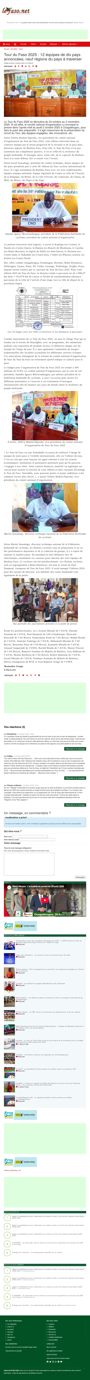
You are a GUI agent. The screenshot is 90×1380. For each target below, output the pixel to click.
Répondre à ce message (75, 748)
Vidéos (33, 44)
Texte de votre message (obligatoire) (17, 848)
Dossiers (43, 44)
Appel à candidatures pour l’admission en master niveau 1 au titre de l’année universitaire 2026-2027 (48, 1217)
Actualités (14, 49)
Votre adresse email (11, 839)
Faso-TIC (10, 1335)
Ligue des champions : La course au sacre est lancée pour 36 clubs (43, 955)
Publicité (51, 1327)
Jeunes (9, 1340)
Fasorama (10, 1329)
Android (49, 1355)
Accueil (6, 49)
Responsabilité (53, 1340)
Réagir (21, 944)
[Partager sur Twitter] (22, 66)
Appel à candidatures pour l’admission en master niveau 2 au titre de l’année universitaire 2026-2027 (48, 1226)
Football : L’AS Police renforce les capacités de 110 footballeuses (42, 1055)
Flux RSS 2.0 (52, 1335)
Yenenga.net (11, 1337)
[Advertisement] (45, 34)
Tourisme (10, 1332)
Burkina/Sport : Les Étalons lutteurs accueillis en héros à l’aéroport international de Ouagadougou (49, 998)
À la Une (23, 44)
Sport (21, 49)
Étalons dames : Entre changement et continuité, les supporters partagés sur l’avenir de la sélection (50, 970)
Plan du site (52, 1332)
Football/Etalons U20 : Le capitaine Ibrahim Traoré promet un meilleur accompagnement (44, 1098)
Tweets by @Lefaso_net (12, 1170)
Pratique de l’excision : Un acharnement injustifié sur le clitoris (37, 1252)
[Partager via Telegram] (33, 66)
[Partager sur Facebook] (19, 66)
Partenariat (52, 1329)
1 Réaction (23, 1044)
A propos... (52, 1324)
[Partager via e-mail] (15, 66)
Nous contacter (51, 1347)
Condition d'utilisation (55, 1337)
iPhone (55, 1355)
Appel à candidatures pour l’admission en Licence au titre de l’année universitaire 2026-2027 (47, 1235)
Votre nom (8, 836)
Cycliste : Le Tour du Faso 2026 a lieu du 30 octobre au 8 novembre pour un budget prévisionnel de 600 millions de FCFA (49, 1041)
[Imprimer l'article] (36, 66)
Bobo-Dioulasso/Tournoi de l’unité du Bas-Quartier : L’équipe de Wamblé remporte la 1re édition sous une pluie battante (50, 1027)
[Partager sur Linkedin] (26, 66)
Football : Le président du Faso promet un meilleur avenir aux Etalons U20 (46, 1069)
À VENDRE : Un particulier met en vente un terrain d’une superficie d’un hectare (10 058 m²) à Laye (47, 1243)
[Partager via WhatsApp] (29, 66)
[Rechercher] (15, 44)
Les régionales (12, 1324)
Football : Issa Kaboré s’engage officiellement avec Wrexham (40, 983)
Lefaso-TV (10, 1327)
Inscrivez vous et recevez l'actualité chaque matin (21, 1347)
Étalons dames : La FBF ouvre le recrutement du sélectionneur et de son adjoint (48, 1012)
